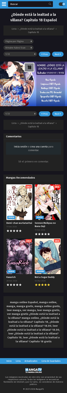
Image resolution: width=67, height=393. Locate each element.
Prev (45, 54)
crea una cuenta (39, 146)
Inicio (9, 361)
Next (57, 54)
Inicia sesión (20, 146)
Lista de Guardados (51, 361)
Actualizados (31, 361)
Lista (18, 361)
